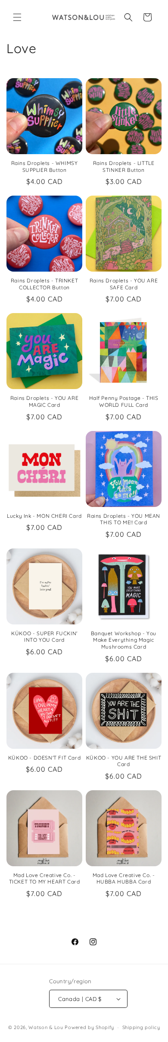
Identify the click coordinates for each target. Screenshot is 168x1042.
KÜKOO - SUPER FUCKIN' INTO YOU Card (44, 636)
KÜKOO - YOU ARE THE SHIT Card (123, 761)
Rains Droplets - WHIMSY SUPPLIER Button (44, 166)
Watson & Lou (45, 1027)
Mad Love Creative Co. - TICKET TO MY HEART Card (44, 878)
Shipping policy (141, 1027)
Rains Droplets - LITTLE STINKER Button (124, 166)
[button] (17, 17)
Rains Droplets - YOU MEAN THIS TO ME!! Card (123, 519)
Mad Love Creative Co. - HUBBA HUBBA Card (124, 878)
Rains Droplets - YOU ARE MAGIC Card (44, 401)
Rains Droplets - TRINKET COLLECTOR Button (44, 284)
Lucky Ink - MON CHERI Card (44, 516)
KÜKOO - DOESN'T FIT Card (44, 757)
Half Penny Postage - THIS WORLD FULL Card (124, 401)
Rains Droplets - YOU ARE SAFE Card (124, 284)
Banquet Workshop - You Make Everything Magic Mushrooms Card (123, 640)
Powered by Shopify (89, 1027)
